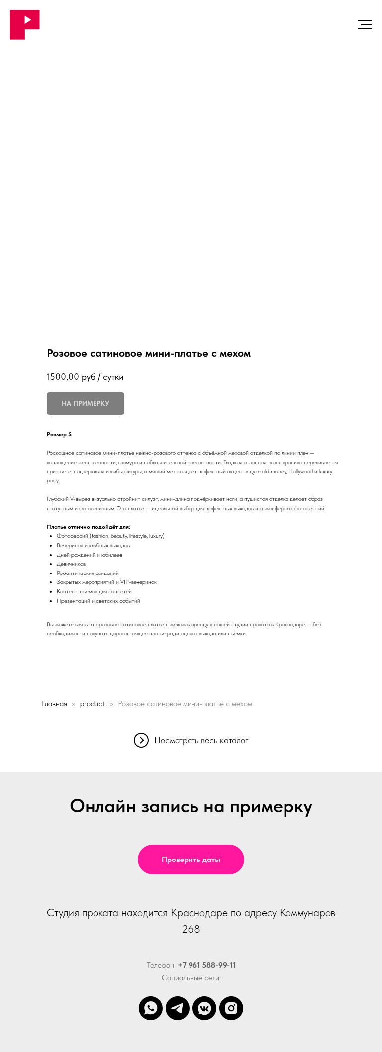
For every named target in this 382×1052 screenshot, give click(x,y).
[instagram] (231, 1008)
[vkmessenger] (204, 1008)
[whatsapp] (151, 1008)
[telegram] (178, 1008)
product (92, 703)
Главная (54, 703)
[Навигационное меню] (365, 25)
